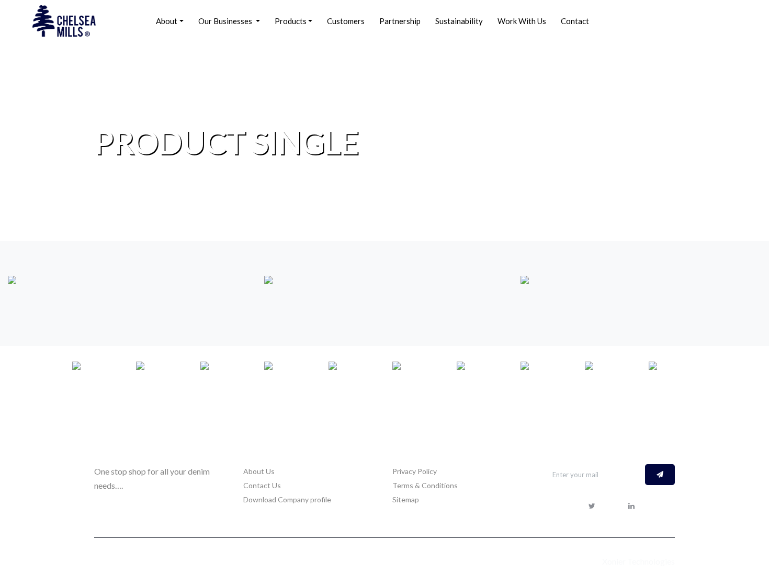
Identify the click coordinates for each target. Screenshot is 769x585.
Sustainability (459, 21)
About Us (259, 471)
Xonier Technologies (638, 561)
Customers (346, 21)
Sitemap (405, 499)
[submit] (660, 474)
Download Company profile (287, 499)
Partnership (400, 21)
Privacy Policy (414, 471)
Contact (575, 21)
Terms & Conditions (425, 485)
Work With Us (521, 21)
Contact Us (262, 485)
